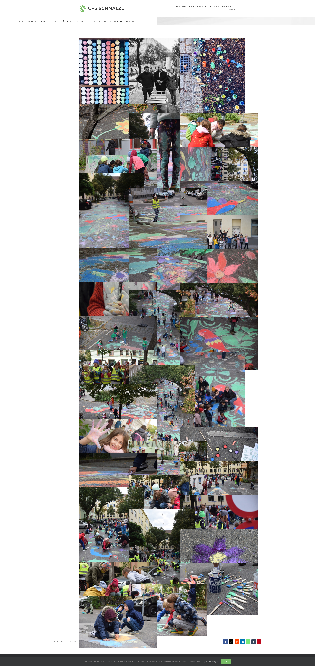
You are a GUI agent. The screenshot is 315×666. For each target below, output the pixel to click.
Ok (226, 661)
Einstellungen (213, 661)
